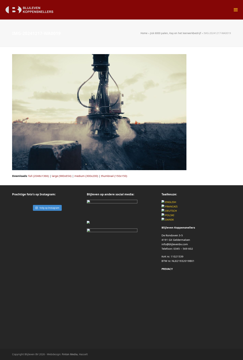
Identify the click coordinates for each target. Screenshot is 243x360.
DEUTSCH (170, 210)
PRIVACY (167, 269)
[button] (236, 9)
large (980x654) (62, 176)
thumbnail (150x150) (114, 176)
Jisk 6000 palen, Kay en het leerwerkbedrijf (175, 33)
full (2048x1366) (38, 176)
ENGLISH (170, 202)
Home (144, 33)
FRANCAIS (171, 206)
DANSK (169, 219)
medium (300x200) (86, 176)
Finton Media (70, 354)
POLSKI (169, 215)
